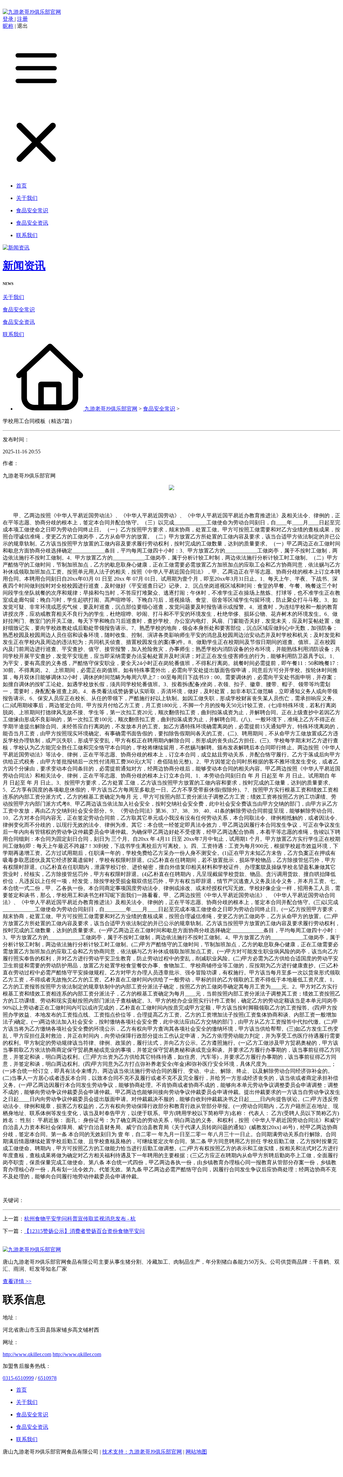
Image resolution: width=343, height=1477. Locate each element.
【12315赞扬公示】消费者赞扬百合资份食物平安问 (84, 1231)
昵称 (8, 26)
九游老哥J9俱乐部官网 (110, 409)
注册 (22, 19)
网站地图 (196, 1452)
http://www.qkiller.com (27, 1354)
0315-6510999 (18, 1378)
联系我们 (13, 334)
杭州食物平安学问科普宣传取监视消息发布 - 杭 (80, 1219)
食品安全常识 (19, 309)
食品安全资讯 (19, 322)
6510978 (47, 1378)
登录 (9, 19)
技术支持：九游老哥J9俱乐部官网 (142, 1452)
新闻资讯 (24, 266)
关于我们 (13, 297)
